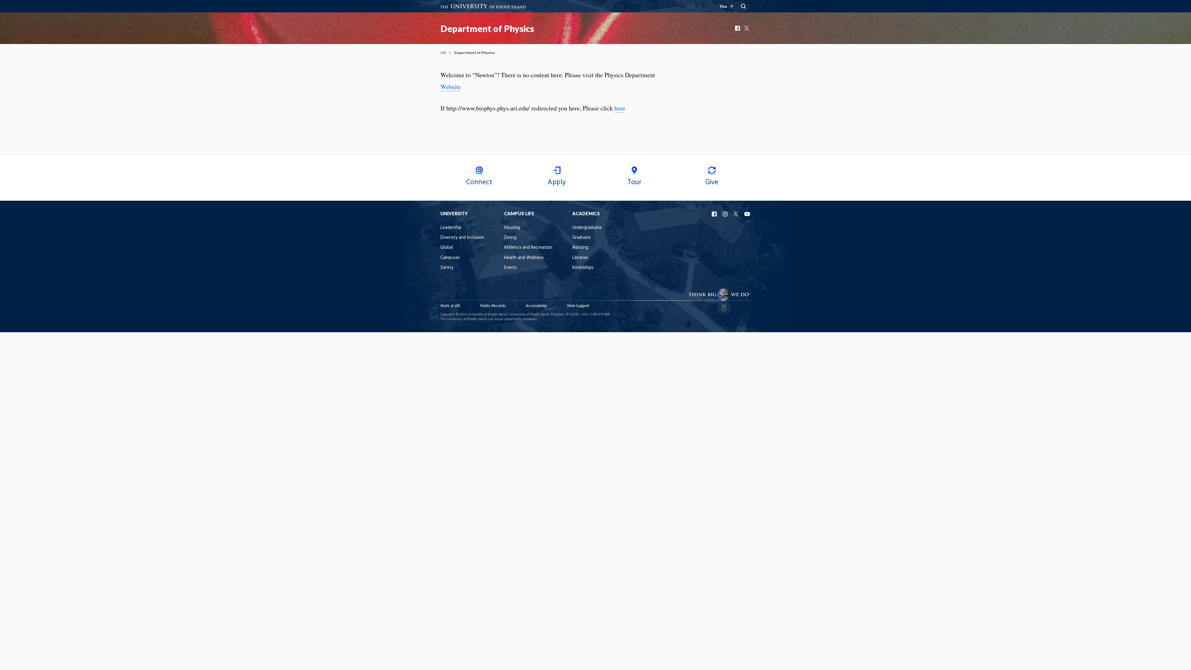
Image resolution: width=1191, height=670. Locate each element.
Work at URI (450, 306)
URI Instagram (726, 214)
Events (510, 267)
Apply (557, 182)
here (619, 108)
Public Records (493, 306)
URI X (737, 214)
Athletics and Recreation (528, 247)
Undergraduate (587, 227)
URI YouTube (747, 214)
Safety (446, 267)
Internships (583, 267)
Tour (634, 182)
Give (711, 182)
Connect (479, 182)
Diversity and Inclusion (462, 237)
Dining (510, 237)
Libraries (580, 257)
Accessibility (536, 306)
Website (450, 87)
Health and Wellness (524, 257)
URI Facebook (715, 214)
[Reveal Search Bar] (743, 6)
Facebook (738, 28)
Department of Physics (487, 28)
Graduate (581, 237)
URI (443, 53)
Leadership (451, 227)
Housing (512, 227)
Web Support (578, 306)
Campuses (450, 257)
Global (446, 247)
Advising (580, 247)
